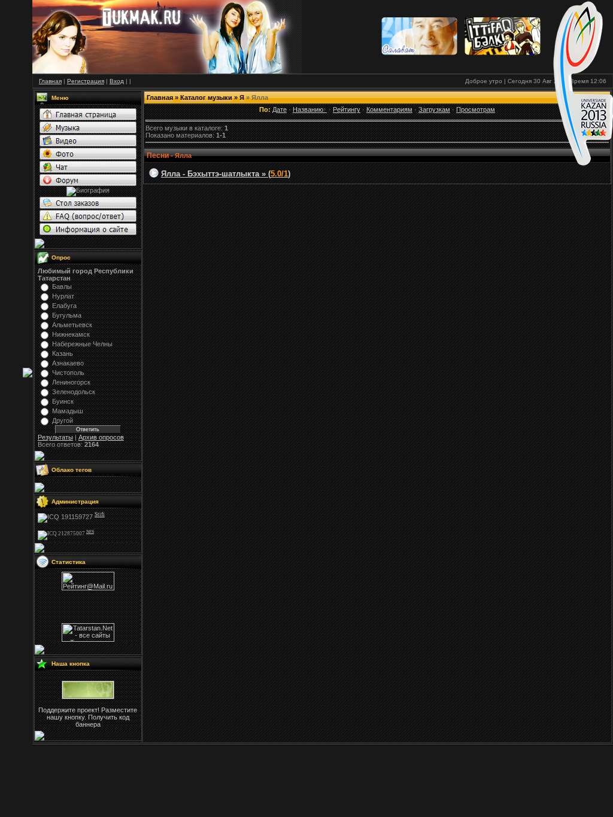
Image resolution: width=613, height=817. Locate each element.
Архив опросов (101, 437)
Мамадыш (67, 410)
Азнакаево (68, 363)
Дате (279, 109)
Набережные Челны (82, 343)
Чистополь (68, 372)
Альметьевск (72, 324)
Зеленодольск (73, 391)
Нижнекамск (71, 334)
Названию (308, 109)
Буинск (63, 401)
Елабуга (64, 305)
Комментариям (389, 109)
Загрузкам (434, 109)
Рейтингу (346, 109)
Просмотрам (475, 109)
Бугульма (66, 315)
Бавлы (62, 286)
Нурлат (63, 296)
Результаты (55, 437)
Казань (62, 353)
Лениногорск (71, 382)
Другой (62, 420)
